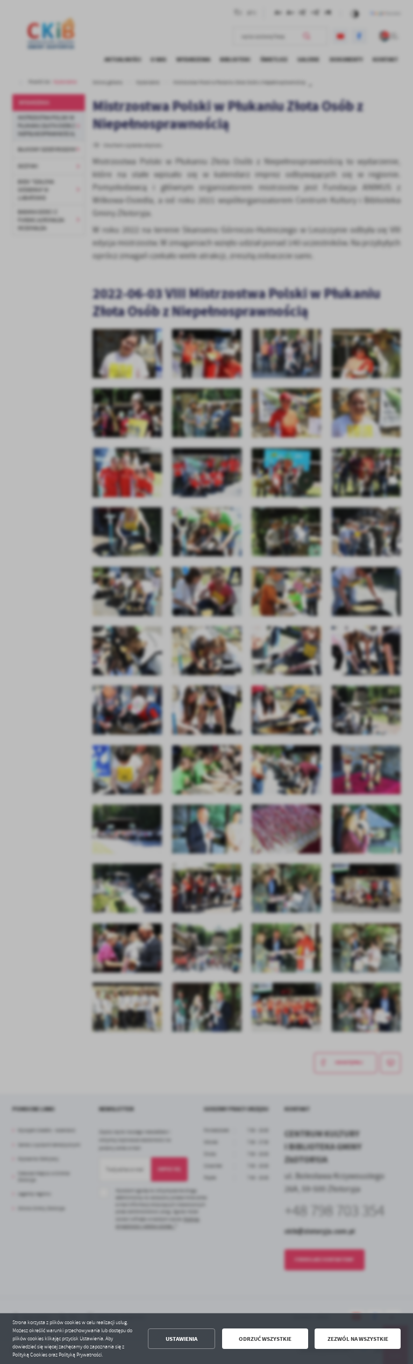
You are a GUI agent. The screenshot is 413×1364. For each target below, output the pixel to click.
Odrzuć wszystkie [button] (265, 1339)
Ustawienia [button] (181, 1339)
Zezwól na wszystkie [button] (357, 1339)
